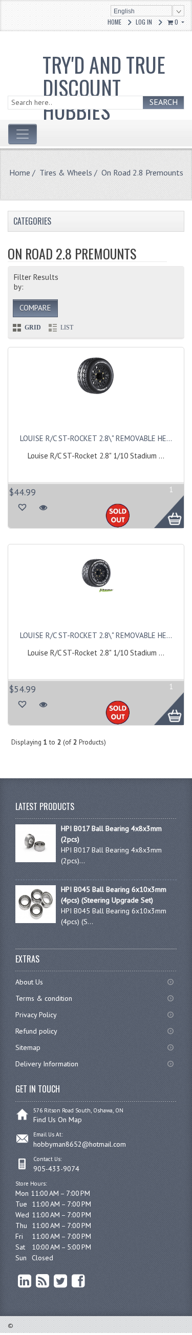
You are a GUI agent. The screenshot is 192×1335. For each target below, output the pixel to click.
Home (114, 21)
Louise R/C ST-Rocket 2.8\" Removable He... (96, 438)
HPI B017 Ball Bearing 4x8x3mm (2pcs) (111, 834)
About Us (29, 982)
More (163, 506)
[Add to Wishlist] (22, 507)
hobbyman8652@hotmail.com (79, 1144)
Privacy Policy (36, 1014)
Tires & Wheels (65, 172)
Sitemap (27, 1047)
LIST (66, 327)
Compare (35, 308)
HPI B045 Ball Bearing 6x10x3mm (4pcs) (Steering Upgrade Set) (113, 895)
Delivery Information (46, 1063)
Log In (144, 21)
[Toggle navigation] (22, 134)
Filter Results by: (36, 282)
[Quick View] (43, 507)
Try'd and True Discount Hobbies (103, 87)
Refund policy (36, 1031)
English (124, 11)
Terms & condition (43, 998)
